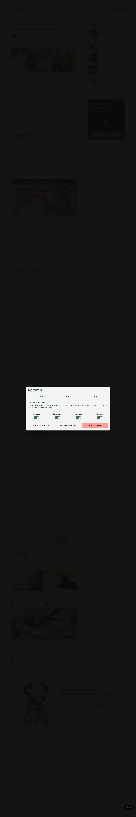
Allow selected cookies (68, 425)
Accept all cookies (95, 425)
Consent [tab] (40, 396)
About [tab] (96, 396)
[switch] (57, 417)
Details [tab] (68, 396)
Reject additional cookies (41, 425)
